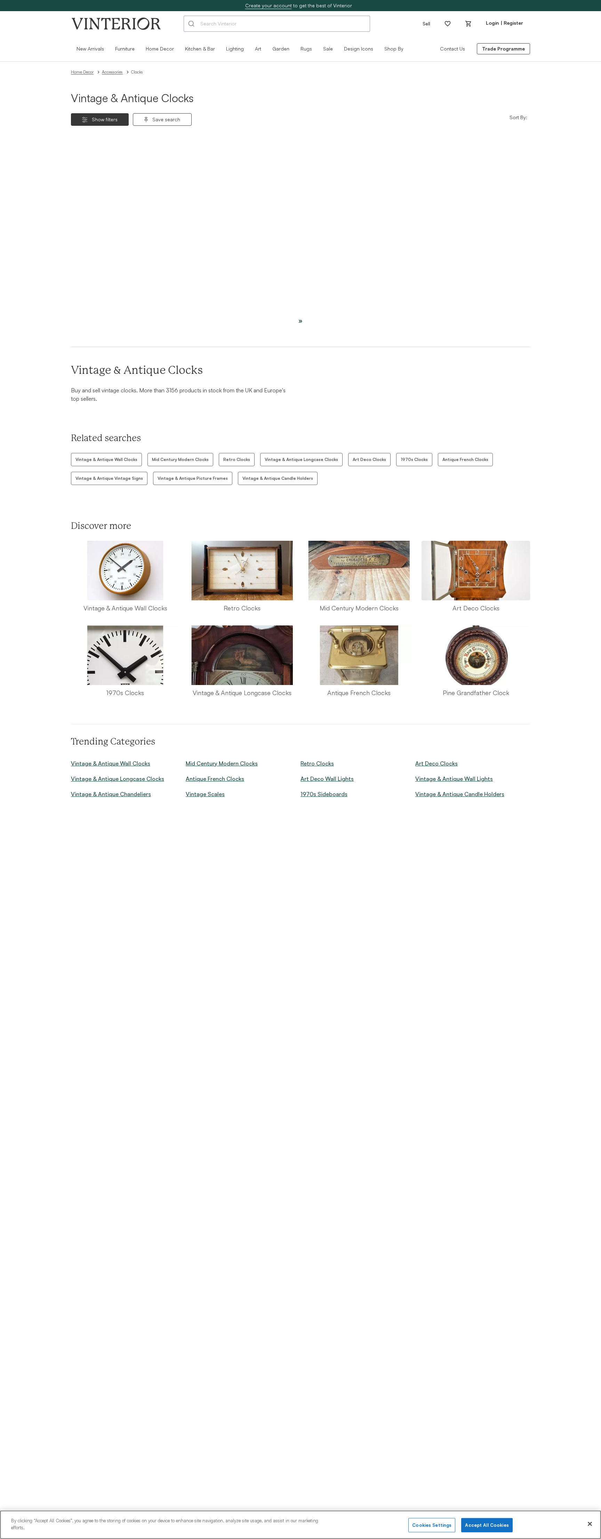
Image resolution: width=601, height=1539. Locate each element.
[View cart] (468, 23)
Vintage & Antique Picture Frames (193, 478)
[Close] (590, 1523)
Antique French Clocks (465, 459)
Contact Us (452, 49)
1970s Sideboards (323, 794)
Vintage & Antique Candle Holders (277, 478)
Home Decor (82, 72)
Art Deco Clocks (369, 459)
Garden (280, 49)
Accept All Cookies (486, 1525)
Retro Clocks (236, 459)
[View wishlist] (447, 23)
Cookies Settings (431, 1525)
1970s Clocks (414, 459)
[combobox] (277, 24)
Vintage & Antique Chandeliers (111, 794)
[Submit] (192, 23)
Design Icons (358, 49)
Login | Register (504, 23)
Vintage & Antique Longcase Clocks (301, 459)
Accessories (112, 72)
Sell (426, 23)
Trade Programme (503, 49)
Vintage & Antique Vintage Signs (109, 478)
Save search (166, 119)
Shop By (393, 49)
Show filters (105, 119)
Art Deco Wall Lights (327, 778)
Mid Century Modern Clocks (180, 459)
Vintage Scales (205, 794)
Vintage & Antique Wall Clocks (106, 459)
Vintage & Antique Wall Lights (454, 778)
